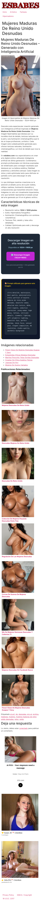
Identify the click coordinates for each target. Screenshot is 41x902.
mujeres (12, 717)
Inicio (5, 12)
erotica (35, 714)
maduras (4, 717)
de (17, 714)
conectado (23, 728)
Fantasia (23, 12)
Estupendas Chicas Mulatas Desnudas (20, 355)
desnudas (22, 714)
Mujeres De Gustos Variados (16, 365)
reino (17, 719)
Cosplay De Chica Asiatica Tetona (18, 360)
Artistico (13, 12)
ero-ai (29, 714)
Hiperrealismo (8, 16)
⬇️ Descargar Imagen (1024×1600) (20, 256)
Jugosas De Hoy (11, 362)
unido (21, 719)
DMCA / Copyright (24, 895)
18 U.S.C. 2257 (8, 898)
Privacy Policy (8, 895)
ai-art (12, 714)
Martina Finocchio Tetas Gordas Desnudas (22, 357)
